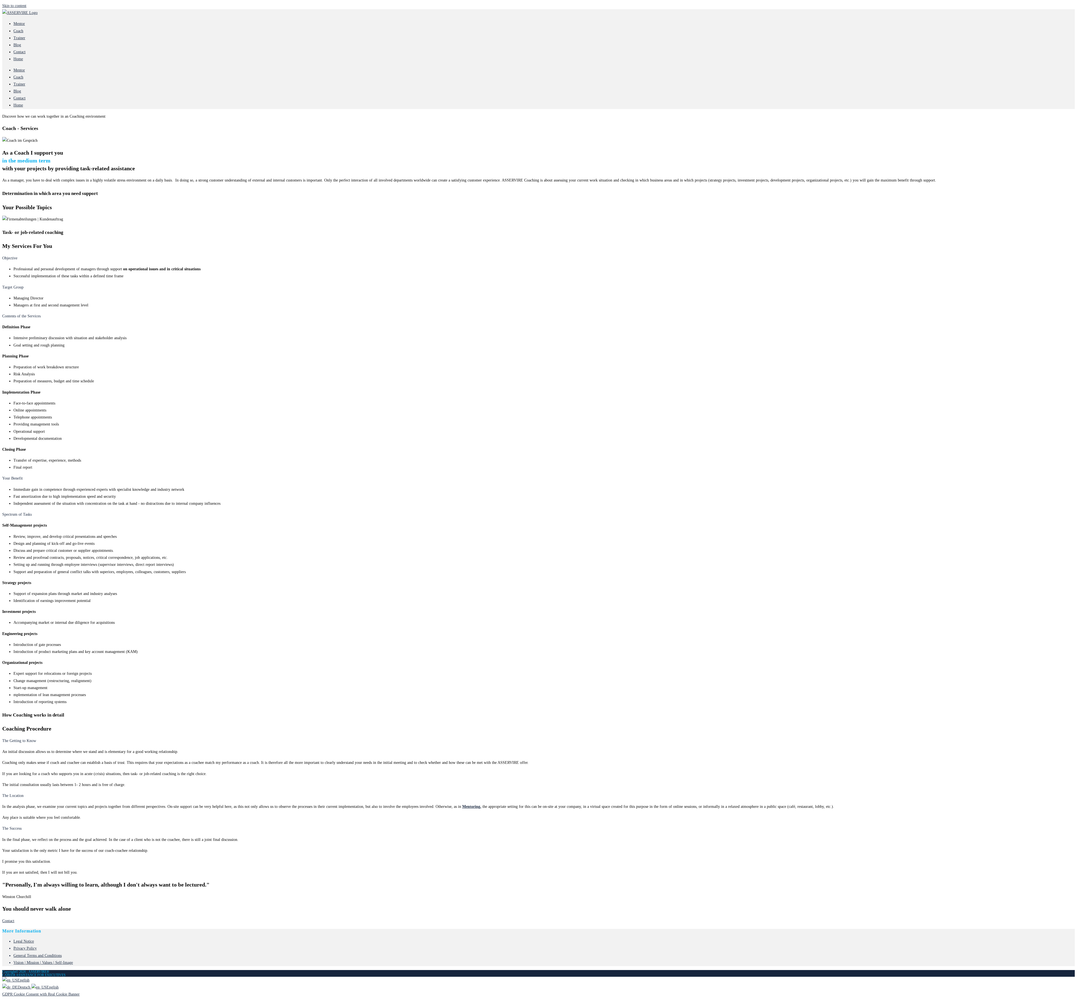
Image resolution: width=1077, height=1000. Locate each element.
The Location (13, 796)
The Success (12, 828)
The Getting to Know (19, 741)
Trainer (19, 38)
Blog (17, 45)
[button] (538, 258)
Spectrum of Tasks (17, 514)
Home (18, 59)
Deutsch (24, 987)
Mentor (19, 24)
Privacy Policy (25, 948)
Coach (18, 31)
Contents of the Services (21, 316)
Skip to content (14, 6)
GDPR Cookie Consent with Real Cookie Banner (41, 994)
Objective (9, 258)
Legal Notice (23, 941)
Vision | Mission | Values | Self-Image (43, 963)
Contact (19, 52)
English (23, 980)
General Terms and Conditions (37, 956)
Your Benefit (12, 478)
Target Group (13, 287)
